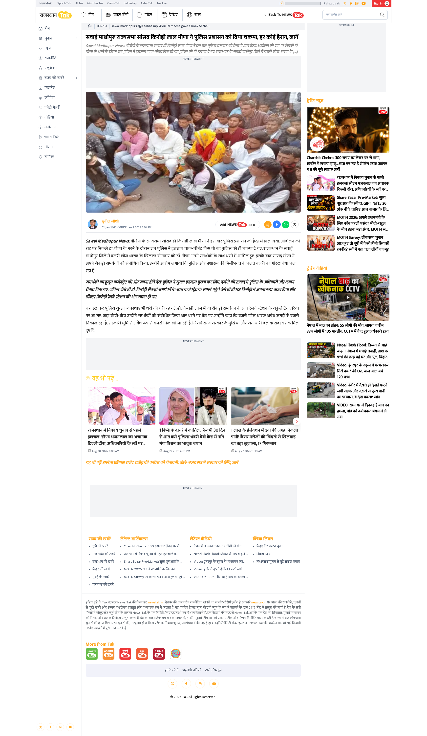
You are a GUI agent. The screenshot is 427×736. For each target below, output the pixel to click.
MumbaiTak (95, 3)
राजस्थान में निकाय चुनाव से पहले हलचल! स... (151, 554)
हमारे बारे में (171, 670)
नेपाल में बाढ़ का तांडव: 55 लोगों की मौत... (219, 546)
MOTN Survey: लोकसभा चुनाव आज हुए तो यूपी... (154, 577)
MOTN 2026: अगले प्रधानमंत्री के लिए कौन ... (151, 569)
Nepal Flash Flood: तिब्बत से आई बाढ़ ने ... (221, 554)
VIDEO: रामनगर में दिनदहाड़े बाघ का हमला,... (221, 577)
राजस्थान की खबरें (103, 561)
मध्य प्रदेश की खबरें (103, 554)
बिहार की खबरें (101, 569)
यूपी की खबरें (100, 546)
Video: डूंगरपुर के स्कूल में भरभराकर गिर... (219, 561)
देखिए (173, 14)
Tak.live (162, 3)
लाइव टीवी (120, 14)
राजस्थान (102, 26)
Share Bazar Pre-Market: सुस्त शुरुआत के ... (153, 561)
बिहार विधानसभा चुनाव (269, 546)
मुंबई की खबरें (100, 577)
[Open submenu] (76, 38)
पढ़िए (148, 14)
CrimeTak (113, 3)
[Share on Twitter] (295, 224)
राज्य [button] (197, 14)
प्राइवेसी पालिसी (191, 670)
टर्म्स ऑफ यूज (213, 670)
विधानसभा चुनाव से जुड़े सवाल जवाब (278, 561)
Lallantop (130, 3)
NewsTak (45, 3)
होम (91, 14)
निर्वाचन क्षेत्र (263, 554)
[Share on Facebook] (277, 224)
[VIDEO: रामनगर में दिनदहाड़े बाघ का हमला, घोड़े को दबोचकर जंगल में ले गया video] (321, 410)
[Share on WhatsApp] (286, 224)
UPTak (79, 3)
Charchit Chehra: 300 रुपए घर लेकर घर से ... (153, 546)
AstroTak (147, 3)
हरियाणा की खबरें (103, 584)
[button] (289, 15)
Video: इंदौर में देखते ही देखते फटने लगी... (219, 569)
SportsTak (64, 3)
